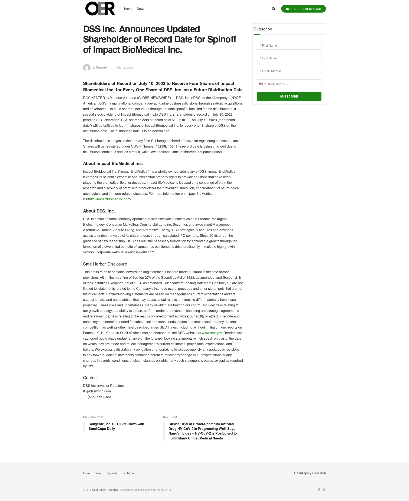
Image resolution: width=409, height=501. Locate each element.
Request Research (305, 8)
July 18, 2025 (124, 67)
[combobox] (262, 84)
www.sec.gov (211, 332)
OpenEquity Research (105, 489)
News (140, 8)
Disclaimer (128, 473)
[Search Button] (273, 8)
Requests (111, 473)
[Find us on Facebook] (319, 489)
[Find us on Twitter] (324, 489)
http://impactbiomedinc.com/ (110, 199)
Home (128, 8)
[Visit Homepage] (100, 8)
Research (102, 67)
